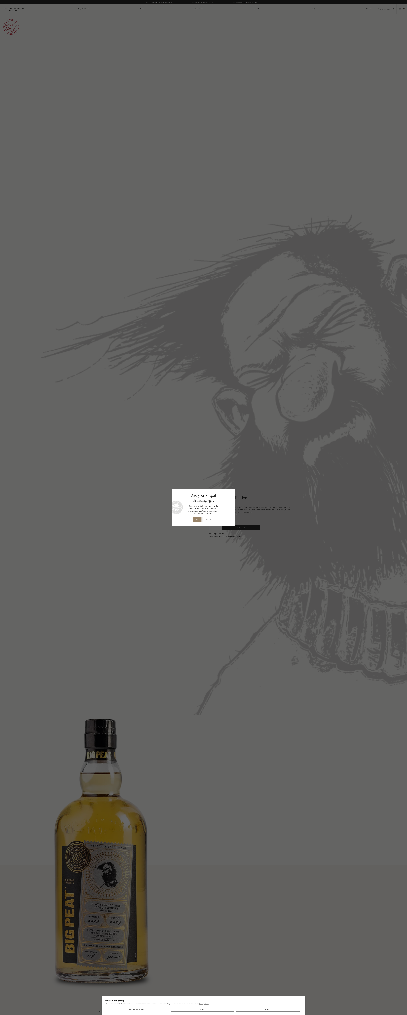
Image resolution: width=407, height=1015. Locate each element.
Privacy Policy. (204, 1004)
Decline (268, 1010)
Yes (197, 519)
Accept (202, 1010)
